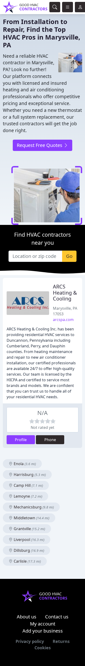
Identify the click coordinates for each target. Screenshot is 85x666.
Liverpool (28, 539)
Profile (21, 439)
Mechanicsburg (33, 507)
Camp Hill (28, 485)
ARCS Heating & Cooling (65, 292)
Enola (24, 463)
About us (26, 616)
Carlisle (27, 561)
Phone (50, 439)
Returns (61, 641)
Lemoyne (27, 496)
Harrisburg (29, 474)
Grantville (29, 528)
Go (69, 256)
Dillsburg (28, 550)
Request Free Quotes (40, 145)
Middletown (31, 517)
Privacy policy (30, 641)
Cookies (42, 647)
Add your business (42, 631)
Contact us (56, 616)
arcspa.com (63, 319)
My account (42, 624)
